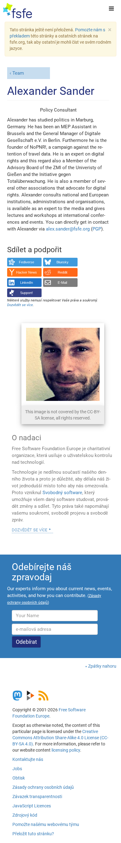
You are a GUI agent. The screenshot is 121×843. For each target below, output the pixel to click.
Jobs (17, 768)
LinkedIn (26, 282)
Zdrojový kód (24, 815)
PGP (96, 229)
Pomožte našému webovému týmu (45, 824)
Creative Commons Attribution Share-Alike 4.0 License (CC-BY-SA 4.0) (60, 737)
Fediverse (26, 262)
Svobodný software (62, 492)
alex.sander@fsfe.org (68, 229)
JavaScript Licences (31, 805)
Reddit (62, 272)
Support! (26, 293)
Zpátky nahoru (102, 666)
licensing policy (66, 750)
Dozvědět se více (29, 529)
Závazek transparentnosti (37, 796)
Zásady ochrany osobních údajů (43, 787)
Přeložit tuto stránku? (33, 833)
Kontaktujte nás (27, 759)
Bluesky (62, 262)
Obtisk (18, 777)
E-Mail (62, 282)
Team (18, 73)
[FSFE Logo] (17, 11)
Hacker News (26, 272)
